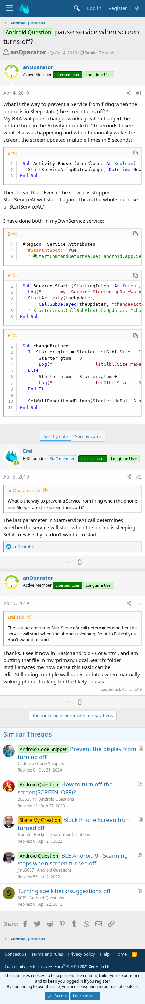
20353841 (27, 799)
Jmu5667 (26, 870)
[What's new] (137, 8)
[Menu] (9, 8)
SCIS (22, 898)
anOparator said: (24, 490)
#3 (139, 603)
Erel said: (16, 617)
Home (120, 954)
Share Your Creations (70, 834)
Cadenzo (26, 763)
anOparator (28, 52)
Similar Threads (100, 53)
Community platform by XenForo (58, 966)
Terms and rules (47, 954)
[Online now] (16, 462)
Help (105, 954)
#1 (139, 93)
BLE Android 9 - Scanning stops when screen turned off (73, 859)
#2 (139, 476)
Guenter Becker (32, 834)
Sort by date (56, 436)
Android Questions (56, 799)
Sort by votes (88, 436)
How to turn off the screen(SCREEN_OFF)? (65, 788)
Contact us (15, 954)
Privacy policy (81, 954)
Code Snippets (50, 763)
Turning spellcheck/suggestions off (64, 891)
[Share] (129, 93)
